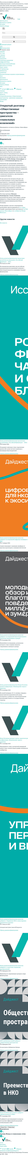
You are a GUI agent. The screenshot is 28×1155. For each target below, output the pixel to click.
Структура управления (6, 60)
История (2, 57)
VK (6, 89)
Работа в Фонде (4, 26)
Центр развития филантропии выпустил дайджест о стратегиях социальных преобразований (11, 967)
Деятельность (4, 21)
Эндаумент (3, 58)
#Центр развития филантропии (16, 135)
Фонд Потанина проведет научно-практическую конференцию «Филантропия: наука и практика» (14, 740)
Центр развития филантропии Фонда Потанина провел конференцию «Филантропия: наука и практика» (13, 686)
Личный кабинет (6, 44)
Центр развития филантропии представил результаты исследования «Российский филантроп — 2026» (12, 260)
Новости (2, 94)
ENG (1, 46)
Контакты (3, 78)
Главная (2, 51)
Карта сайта (3, 1146)
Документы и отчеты (6, 65)
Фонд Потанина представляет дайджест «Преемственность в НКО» (11, 1113)
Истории (2, 24)
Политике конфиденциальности (11, 6)
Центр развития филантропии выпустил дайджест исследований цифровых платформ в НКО (14, 539)
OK (1, 13)
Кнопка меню (6, 48)
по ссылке (22, 207)
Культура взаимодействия (7, 64)
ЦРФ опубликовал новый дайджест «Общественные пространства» (10, 1041)
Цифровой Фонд (5, 62)
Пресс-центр (3, 67)
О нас (1, 1142)
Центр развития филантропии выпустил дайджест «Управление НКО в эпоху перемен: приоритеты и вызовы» (13, 920)
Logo (18, 19)
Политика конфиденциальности (9, 1150)
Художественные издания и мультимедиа (12, 74)
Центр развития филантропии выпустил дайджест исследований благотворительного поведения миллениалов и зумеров (13, 636)
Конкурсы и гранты (5, 22)
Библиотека (3, 71)
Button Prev (4, 1127)
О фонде (2, 55)
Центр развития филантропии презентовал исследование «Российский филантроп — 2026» (13, 441)
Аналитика (3, 72)
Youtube (11, 89)
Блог (1, 76)
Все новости (3, 223)
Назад (1, 101)
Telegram (18, 89)
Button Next (11, 1127)
